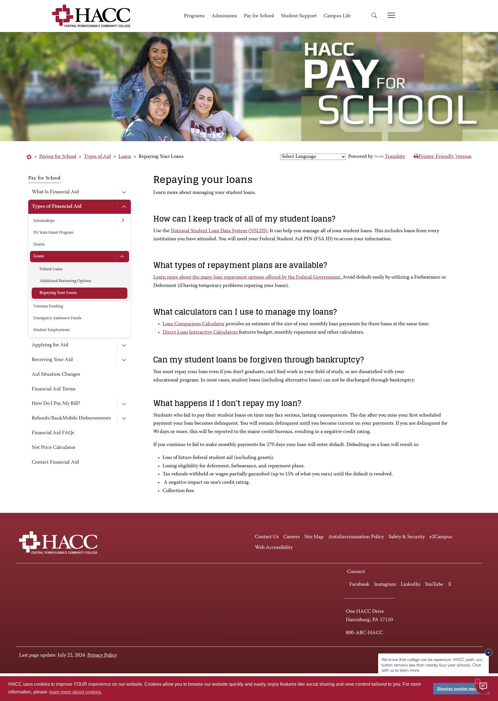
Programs (194, 16)
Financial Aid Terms (54, 389)
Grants (39, 245)
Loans (124, 156)
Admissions (224, 16)
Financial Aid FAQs (53, 433)
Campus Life (337, 16)
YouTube (434, 584)
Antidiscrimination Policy (356, 537)
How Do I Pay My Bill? (56, 403)
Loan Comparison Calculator (194, 324)
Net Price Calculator (54, 447)
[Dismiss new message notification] (488, 652)
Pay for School (259, 16)
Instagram (385, 584)
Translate (395, 156)
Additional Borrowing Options (65, 281)
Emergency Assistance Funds (57, 318)
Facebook (359, 584)
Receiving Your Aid (52, 359)
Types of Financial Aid (57, 206)
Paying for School (57, 156)
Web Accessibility (274, 547)
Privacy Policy (102, 655)
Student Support (299, 16)
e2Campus (440, 537)
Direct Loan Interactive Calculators (201, 332)
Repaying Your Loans (58, 293)
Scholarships (43, 221)
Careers (291, 537)
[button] (376, 16)
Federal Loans (50, 269)
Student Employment (51, 330)
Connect (356, 572)
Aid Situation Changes (56, 374)
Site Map (314, 537)
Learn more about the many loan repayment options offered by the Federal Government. (247, 277)
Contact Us (267, 537)
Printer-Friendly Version (444, 156)
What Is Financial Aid (55, 192)
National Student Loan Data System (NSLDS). (220, 231)
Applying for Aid (50, 345)
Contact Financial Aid (55, 462)
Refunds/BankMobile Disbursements (71, 418)
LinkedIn (410, 584)
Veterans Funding (48, 307)
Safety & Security (406, 537)
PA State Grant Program (53, 233)
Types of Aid (97, 156)
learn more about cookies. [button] (75, 691)
